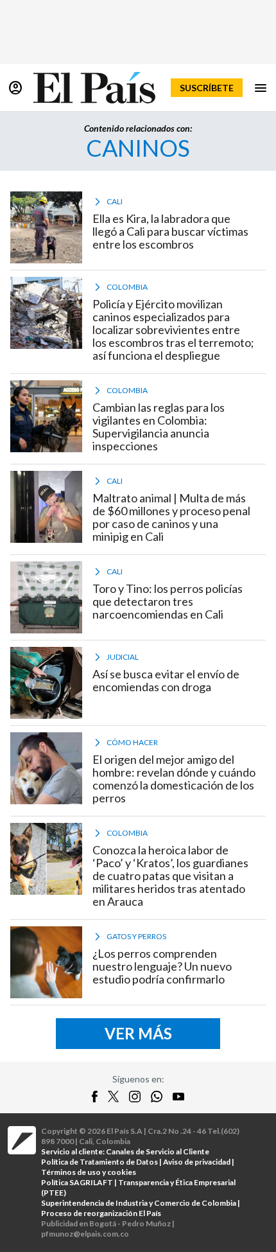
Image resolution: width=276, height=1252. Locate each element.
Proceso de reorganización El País (101, 1213)
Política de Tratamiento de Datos (99, 1162)
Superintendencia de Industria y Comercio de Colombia (138, 1203)
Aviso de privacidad (196, 1162)
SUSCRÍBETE (207, 87)
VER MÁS (138, 1033)
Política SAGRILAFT (77, 1182)
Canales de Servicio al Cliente (157, 1151)
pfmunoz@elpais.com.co (85, 1234)
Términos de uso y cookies (88, 1172)
